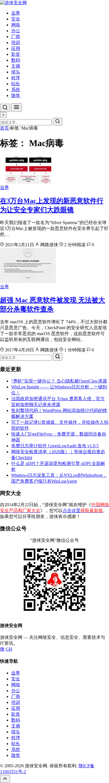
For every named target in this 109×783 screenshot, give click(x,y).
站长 (15, 83)
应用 (15, 48)
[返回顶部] (5, 779)
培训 (15, 42)
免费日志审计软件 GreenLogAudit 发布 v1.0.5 (55, 445)
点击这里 (83, 510)
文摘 (15, 66)
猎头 (15, 72)
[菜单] (16, 107)
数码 (15, 60)
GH (9, 649)
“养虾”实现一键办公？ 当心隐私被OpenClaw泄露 (59, 381)
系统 (15, 89)
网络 (15, 24)
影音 (15, 54)
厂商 (15, 36)
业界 (15, 13)
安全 (15, 19)
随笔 (15, 95)
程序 (15, 77)
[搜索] (5, 108)
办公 (15, 30)
